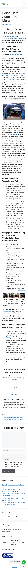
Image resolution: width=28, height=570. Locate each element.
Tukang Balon (16, 54)
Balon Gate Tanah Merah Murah (13, 419)
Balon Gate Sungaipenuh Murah (13, 417)
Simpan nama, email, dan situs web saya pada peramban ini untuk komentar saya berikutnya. (14, 464)
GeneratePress (14, 567)
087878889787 (16, 378)
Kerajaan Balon (6, 517)
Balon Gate (7, 415)
